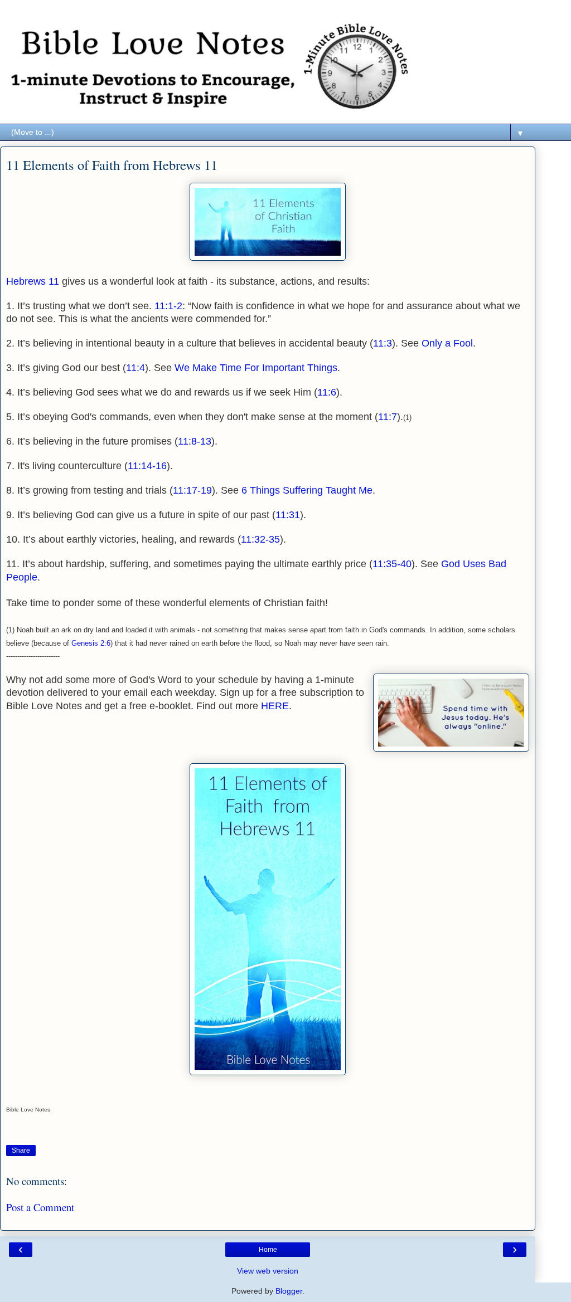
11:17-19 (192, 490)
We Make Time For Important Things (256, 367)
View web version (267, 1270)
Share (21, 1150)
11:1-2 (168, 305)
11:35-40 (392, 563)
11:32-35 (260, 539)
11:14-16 (147, 465)
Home (268, 1250)
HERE (275, 705)
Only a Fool (447, 343)
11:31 (287, 514)
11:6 (326, 392)
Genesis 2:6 (90, 643)
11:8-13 (194, 441)
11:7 (387, 416)
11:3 (382, 343)
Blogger (288, 1290)
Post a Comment (40, 1207)
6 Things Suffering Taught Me (306, 490)
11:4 (135, 367)
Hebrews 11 (32, 281)
